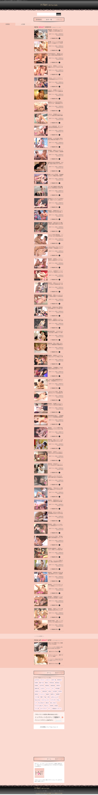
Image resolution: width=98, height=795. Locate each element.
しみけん (42, 688)
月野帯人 (58, 685)
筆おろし (46, 705)
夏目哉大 (57, 682)
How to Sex (37, 700)
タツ (53, 688)
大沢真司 (55, 691)
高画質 (56, 705)
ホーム (49, 673)
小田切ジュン (38, 691)
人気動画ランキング (56, 708)
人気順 (23, 24)
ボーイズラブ (43, 708)
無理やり (53, 694)
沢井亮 (60, 691)
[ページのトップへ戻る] (42, 791)
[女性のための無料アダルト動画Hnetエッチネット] (49, 5)
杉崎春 (36, 685)
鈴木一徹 (49, 19)
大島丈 (49, 691)
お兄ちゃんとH (54, 697)
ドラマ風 (37, 697)
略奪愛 (57, 694)
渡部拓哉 (53, 685)
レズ (36, 702)
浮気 (48, 697)
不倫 (45, 697)
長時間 (51, 705)
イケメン (59, 19)
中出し (58, 700)
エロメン (48, 679)
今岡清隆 (57, 688)
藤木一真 (41, 682)
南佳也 (36, 694)
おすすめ (37, 679)
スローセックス (45, 700)
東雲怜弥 (59, 679)
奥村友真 (44, 691)
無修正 (47, 694)
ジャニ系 (37, 708)
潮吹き (47, 702)
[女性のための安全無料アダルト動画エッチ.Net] (56, 791)
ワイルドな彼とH (39, 705)
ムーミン (48, 688)
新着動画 (39, 19)
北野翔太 (47, 685)
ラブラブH (52, 700)
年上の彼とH (41, 702)
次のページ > (59, 673)
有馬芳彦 (52, 682)
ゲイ (49, 708)
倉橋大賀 (37, 688)
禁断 (41, 697)
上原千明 (41, 685)
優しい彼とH (53, 702)
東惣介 (46, 682)
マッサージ (42, 694)
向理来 (36, 682)
